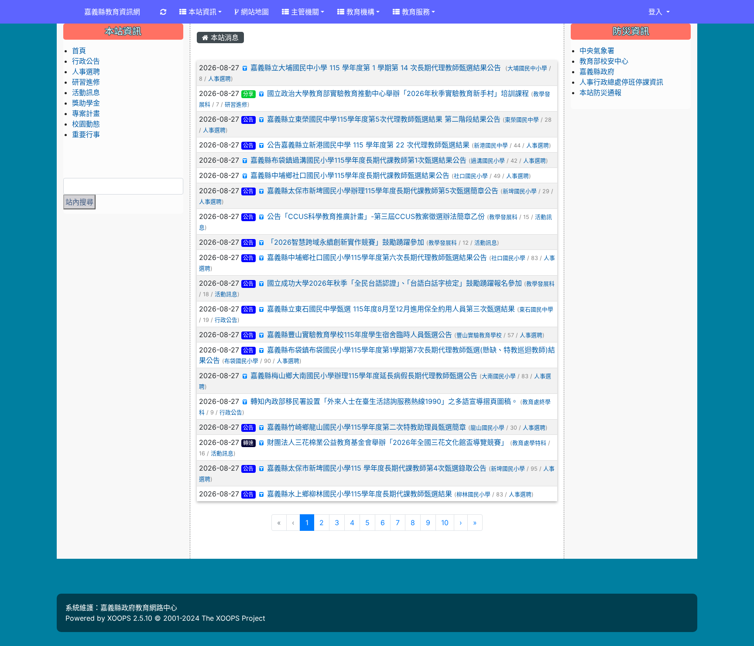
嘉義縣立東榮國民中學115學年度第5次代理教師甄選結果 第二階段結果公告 (383, 119)
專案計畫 (86, 113)
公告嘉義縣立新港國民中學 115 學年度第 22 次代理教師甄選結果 (368, 144)
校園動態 (86, 124)
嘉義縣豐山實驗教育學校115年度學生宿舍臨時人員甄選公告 (359, 334)
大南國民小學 (499, 376)
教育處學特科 (529, 443)
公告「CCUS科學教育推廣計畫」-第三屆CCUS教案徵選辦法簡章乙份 (376, 216)
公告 (248, 119)
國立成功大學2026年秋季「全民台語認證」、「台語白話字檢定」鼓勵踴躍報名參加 (394, 283)
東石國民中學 (536, 309)
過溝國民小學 (488, 160)
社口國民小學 (471, 176)
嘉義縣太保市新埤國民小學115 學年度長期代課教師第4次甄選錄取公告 (377, 468)
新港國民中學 (491, 145)
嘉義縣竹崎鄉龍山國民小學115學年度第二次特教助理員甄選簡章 (366, 427)
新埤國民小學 (520, 191)
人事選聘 (219, 78)
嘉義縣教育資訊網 (112, 11)
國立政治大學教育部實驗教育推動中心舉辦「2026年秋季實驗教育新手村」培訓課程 (398, 93)
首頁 (79, 50)
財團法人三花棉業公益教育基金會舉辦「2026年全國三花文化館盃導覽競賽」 (387, 442)
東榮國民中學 (522, 119)
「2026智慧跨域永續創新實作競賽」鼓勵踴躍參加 (345, 242)
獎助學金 (86, 103)
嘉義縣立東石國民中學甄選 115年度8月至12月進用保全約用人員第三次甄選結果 (391, 308)
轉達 (248, 443)
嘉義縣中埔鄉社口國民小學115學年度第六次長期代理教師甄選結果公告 (377, 257)
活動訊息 (485, 242)
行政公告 (226, 320)
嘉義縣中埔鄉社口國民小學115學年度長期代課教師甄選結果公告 (349, 175)
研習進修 (236, 104)
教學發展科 (503, 217)
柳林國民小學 (473, 494)
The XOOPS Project (233, 618)
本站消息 (224, 37)
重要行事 (86, 134)
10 (445, 522)
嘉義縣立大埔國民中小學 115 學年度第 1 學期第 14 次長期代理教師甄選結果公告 (376, 67)
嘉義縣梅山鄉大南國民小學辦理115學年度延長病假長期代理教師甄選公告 (363, 375)
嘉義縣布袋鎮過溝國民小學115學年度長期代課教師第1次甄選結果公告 (358, 160)
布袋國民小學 (241, 361)
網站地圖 (254, 11)
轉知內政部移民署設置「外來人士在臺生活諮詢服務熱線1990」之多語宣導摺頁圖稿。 (384, 401)
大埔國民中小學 (527, 68)
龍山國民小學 (487, 427)
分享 (248, 94)
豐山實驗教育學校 (479, 335)
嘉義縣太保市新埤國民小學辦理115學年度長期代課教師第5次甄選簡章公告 (382, 190)
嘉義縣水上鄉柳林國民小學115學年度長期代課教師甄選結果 (359, 493)
